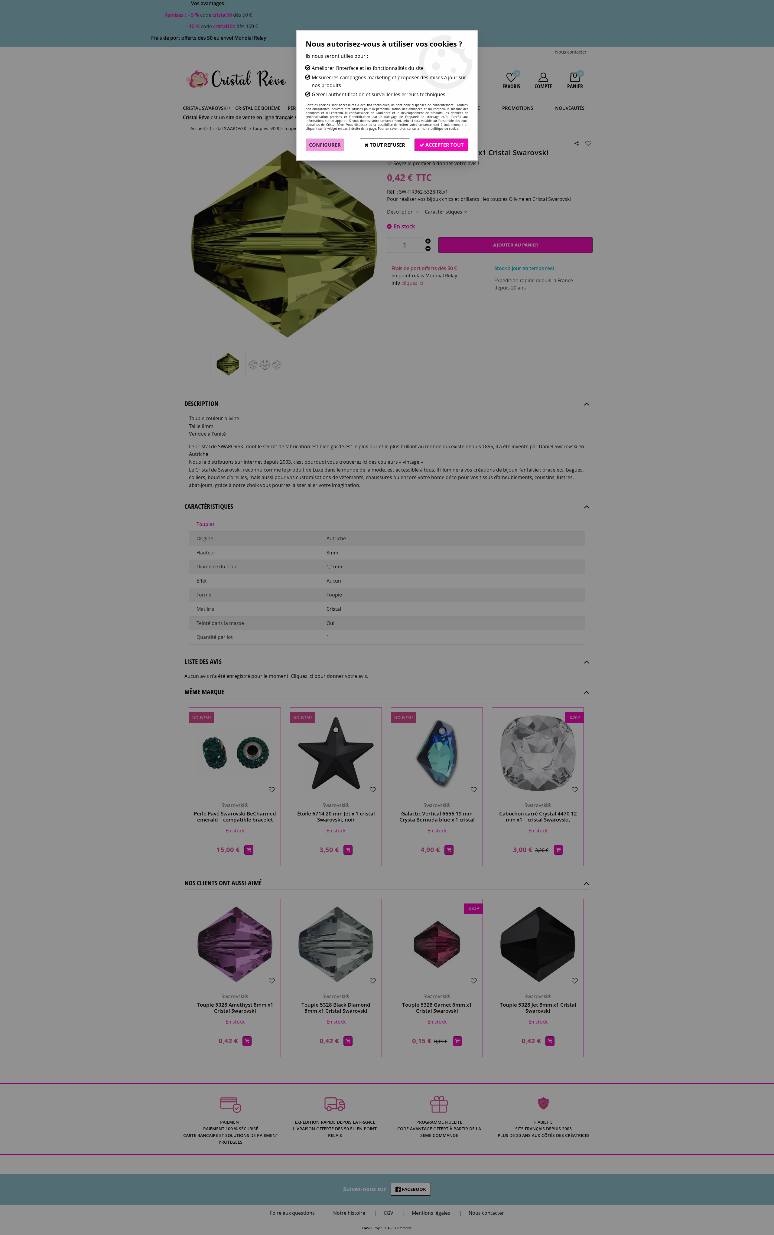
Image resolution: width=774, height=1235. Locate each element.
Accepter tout (443, 145)
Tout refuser (387, 145)
